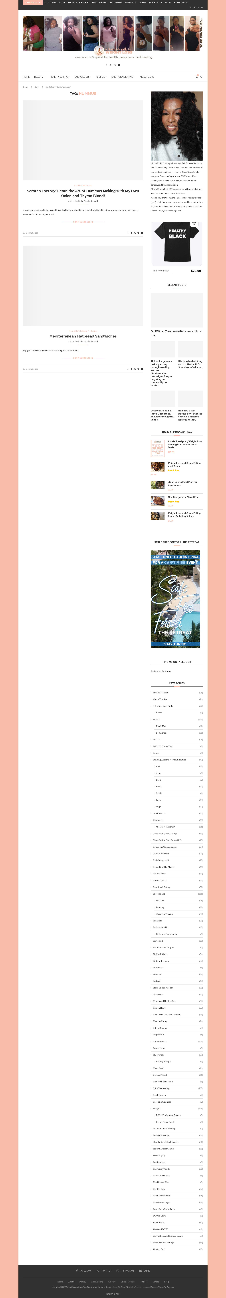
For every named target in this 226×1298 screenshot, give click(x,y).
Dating (156, 1281)
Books (178, 752)
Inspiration (178, 1034)
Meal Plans (147, 76)
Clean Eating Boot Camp (178, 833)
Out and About (178, 1074)
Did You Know (178, 873)
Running (179, 907)
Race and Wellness (178, 1101)
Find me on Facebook (161, 671)
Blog (166, 1281)
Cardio (179, 793)
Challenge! (178, 819)
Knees (179, 712)
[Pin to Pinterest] (138, 232)
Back (179, 779)
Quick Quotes (178, 1095)
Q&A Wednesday (178, 1088)
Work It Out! (178, 1249)
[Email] (202, 7)
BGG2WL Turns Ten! (178, 746)
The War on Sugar (178, 1202)
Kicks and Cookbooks (179, 934)
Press (168, 2)
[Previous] (45, 2)
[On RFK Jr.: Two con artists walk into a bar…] (177, 310)
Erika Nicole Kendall (88, 200)
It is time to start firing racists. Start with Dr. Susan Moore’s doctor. (190, 364)
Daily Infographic (178, 860)
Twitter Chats (178, 1215)
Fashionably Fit (178, 927)
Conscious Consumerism (178, 846)
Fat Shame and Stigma (178, 947)
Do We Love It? (178, 880)
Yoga (179, 806)
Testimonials (178, 1162)
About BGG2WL (99, 2)
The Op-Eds (178, 1188)
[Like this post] (128, 232)
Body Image (179, 732)
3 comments (32, 368)
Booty (179, 786)
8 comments (32, 232)
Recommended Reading (178, 1128)
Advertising (116, 2)
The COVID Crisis (178, 1175)
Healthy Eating (59, 76)
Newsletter (155, 2)
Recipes (100, 76)
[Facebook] (190, 7)
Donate (142, 2)
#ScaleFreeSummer (179, 826)
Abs (179, 766)
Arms (179, 773)
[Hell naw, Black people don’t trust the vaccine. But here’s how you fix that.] (190, 399)
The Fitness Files (178, 1182)
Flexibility (178, 967)
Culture (112, 1281)
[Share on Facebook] (131, 232)
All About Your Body (178, 706)
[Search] (201, 76)
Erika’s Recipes (128, 1281)
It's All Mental (178, 1041)
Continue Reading (83, 222)
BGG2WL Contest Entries (179, 1115)
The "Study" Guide (178, 1168)
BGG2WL (178, 739)
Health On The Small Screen (178, 1014)
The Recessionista (178, 1195)
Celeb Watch (178, 813)
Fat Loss (179, 900)
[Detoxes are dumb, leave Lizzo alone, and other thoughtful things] (163, 399)
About (71, 1281)
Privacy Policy (181, 2)
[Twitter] (194, 7)
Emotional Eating (122, 76)
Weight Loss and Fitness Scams (178, 1235)
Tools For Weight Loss (178, 1209)
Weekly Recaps (179, 1061)
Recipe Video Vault (179, 1121)
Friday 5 (178, 980)
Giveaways (178, 994)
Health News (178, 1007)
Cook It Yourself (178, 853)
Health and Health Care (178, 1001)
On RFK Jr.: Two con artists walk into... (72, 3)
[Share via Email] (142, 232)
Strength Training (179, 913)
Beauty (38, 76)
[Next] (48, 2)
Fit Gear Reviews (178, 960)
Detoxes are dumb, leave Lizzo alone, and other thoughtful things (162, 415)
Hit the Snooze (178, 1027)
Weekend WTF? (178, 1229)
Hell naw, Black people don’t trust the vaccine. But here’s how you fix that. (190, 415)
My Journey (178, 1054)
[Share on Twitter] (135, 232)
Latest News (178, 1048)
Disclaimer (130, 2)
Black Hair (179, 726)
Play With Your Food (178, 1081)
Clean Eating (97, 1281)
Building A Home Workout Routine (178, 759)
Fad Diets (178, 920)
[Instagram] (198, 7)
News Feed (178, 1068)
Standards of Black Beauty (178, 1141)
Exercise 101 (82, 76)
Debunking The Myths (178, 866)
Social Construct (178, 1135)
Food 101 (178, 974)
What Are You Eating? (178, 1242)
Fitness (144, 1281)
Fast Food (178, 940)
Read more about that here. (172, 193)
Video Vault (178, 1222)
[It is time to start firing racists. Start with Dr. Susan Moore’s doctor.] (190, 349)
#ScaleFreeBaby (178, 692)
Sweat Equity (178, 1155)
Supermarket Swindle (178, 1148)
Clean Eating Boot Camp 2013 (178, 840)
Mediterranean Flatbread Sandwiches (83, 336)
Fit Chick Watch (178, 954)
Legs (179, 799)
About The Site (178, 699)
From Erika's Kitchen (178, 987)
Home (26, 76)
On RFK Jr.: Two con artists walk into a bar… (176, 333)
